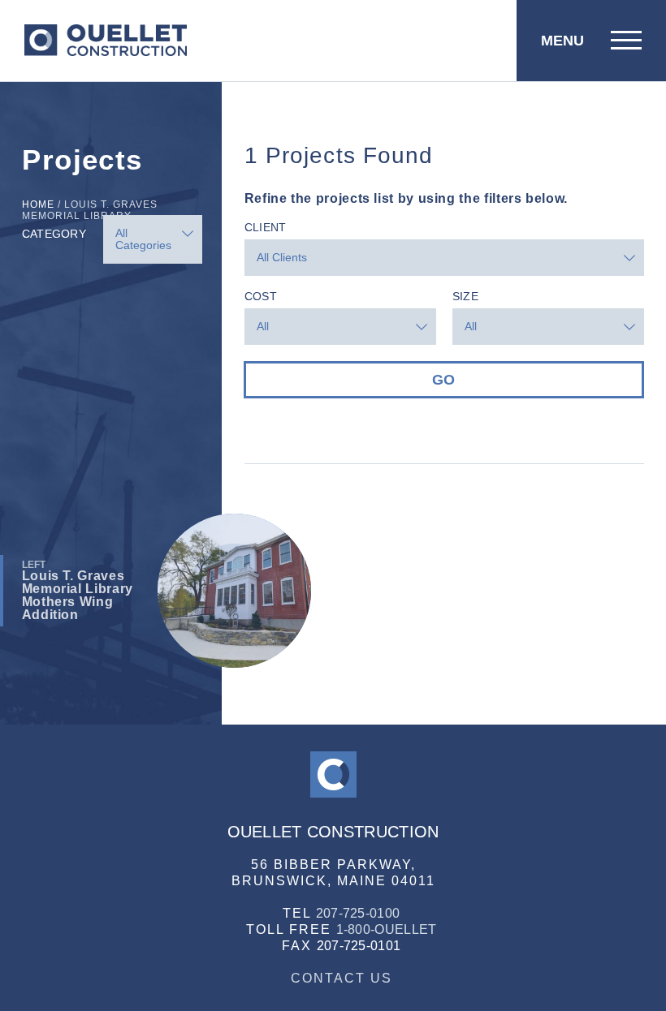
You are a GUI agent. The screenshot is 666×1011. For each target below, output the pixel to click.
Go (443, 380)
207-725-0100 (358, 913)
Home (38, 204)
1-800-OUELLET (386, 929)
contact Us (341, 978)
